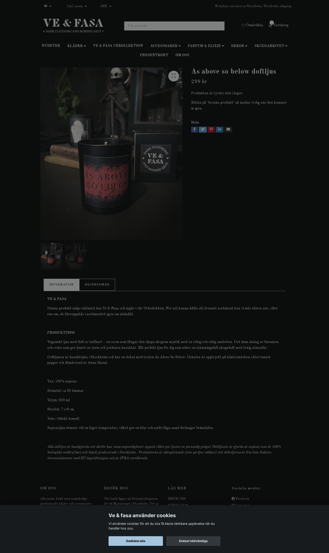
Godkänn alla (135, 541)
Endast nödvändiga (193, 541)
